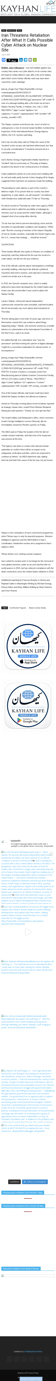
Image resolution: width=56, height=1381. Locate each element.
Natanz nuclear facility (37, 608)
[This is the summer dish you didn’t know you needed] (28, 1150)
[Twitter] (39, 1359)
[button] (52, 19)
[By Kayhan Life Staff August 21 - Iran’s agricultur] (28, 1096)
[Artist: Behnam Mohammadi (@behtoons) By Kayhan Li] (28, 986)
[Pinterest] (31, 1359)
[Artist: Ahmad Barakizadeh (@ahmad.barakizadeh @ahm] (28, 1041)
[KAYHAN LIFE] (28, 8)
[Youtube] (46, 1359)
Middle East (11, 30)
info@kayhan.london (33, 1351)
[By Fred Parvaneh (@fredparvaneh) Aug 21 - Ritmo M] (28, 877)
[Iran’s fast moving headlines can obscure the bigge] (28, 932)
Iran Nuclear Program (18, 608)
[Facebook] (9, 1359)
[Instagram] (17, 1359)
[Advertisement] (28, 494)
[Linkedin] (24, 1359)
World (19, 30)
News (4, 30)
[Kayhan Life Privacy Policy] (28, 1373)
